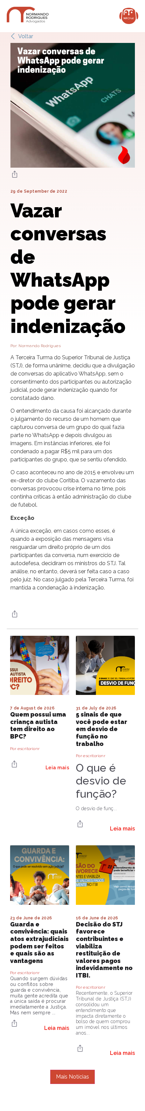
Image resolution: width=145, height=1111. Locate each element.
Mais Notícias (72, 1076)
